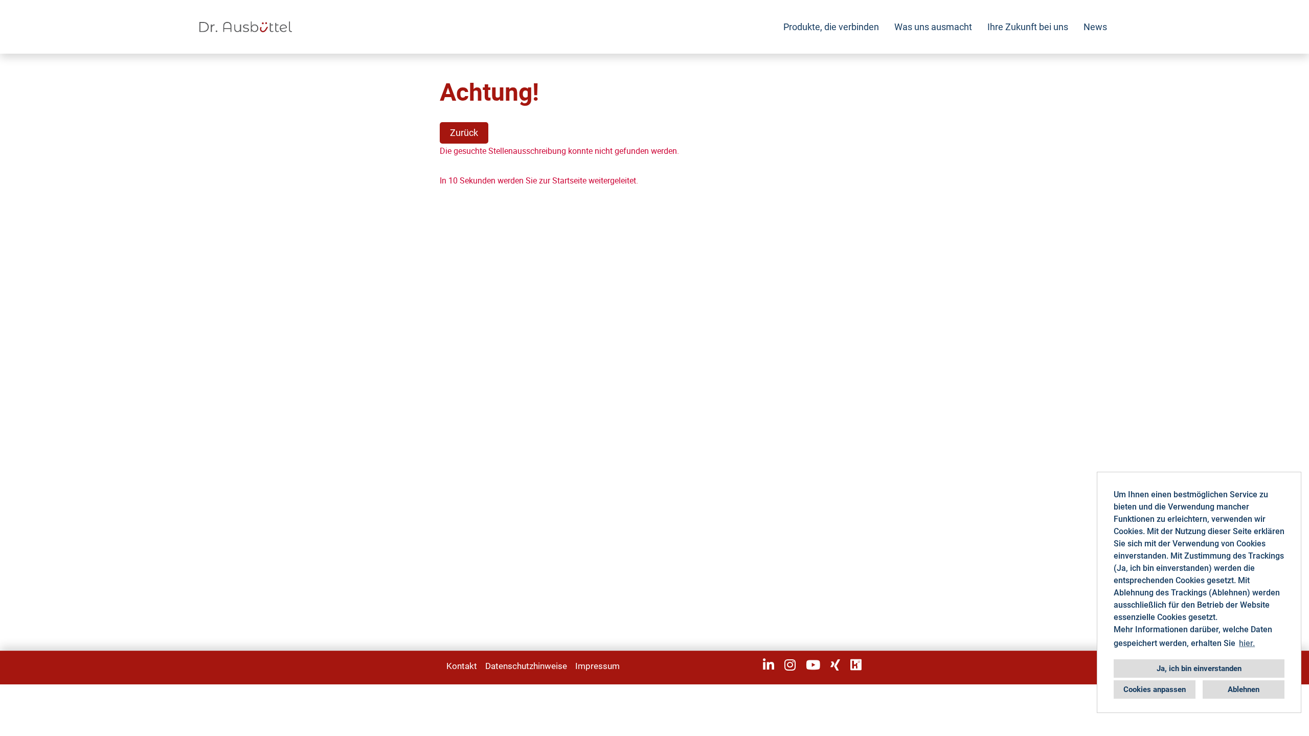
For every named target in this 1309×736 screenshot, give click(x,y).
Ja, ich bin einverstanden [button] (1199, 668)
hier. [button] (1247, 643)
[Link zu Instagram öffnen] (790, 665)
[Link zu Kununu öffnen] (856, 665)
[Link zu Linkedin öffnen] (768, 665)
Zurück (464, 132)
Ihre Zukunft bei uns (1027, 26)
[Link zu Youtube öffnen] (813, 665)
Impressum (597, 666)
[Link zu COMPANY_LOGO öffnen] (245, 27)
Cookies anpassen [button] (1154, 689)
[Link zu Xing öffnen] (835, 665)
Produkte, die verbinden (831, 26)
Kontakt (461, 666)
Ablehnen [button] (1243, 689)
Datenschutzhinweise (526, 666)
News (1095, 26)
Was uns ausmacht (933, 26)
